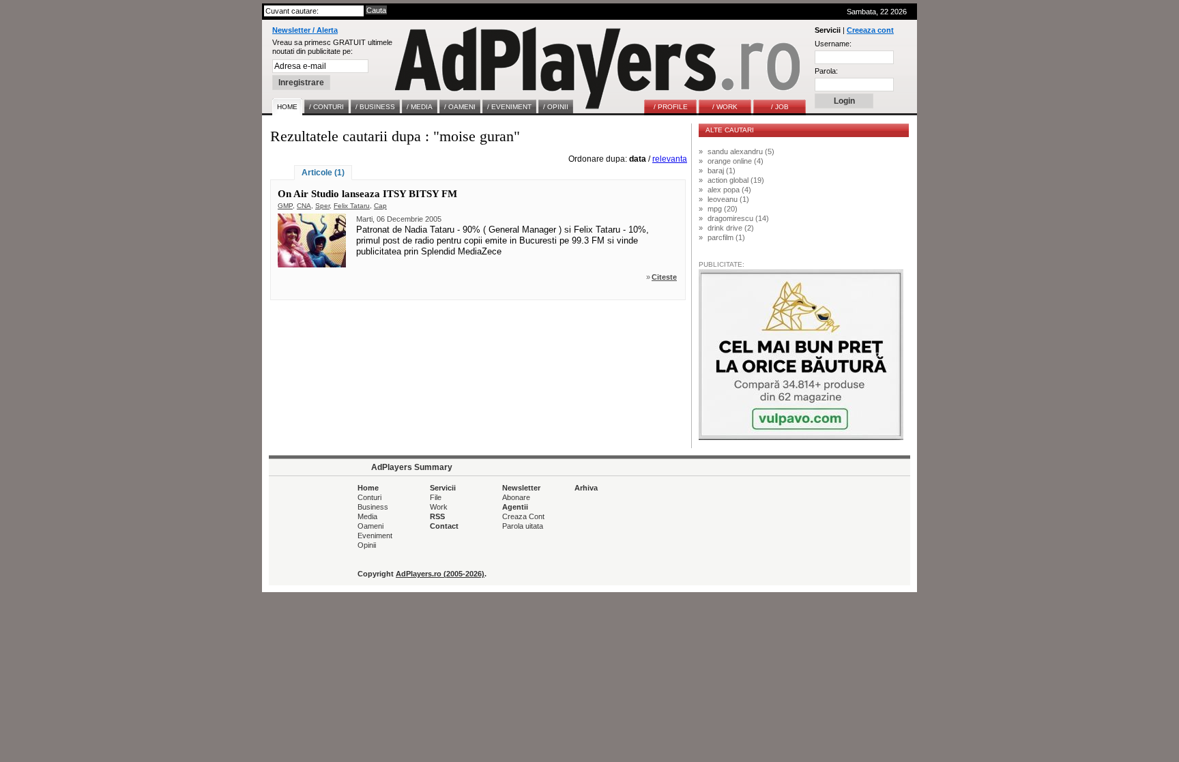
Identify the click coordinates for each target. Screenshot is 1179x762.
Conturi (369, 497)
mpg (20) (723, 209)
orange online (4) (735, 161)
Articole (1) (323, 172)
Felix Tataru (352, 205)
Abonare (516, 497)
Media (367, 516)
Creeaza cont (870, 30)
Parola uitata (522, 526)
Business (373, 507)
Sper (322, 205)
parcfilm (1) (726, 237)
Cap (380, 205)
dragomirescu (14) (738, 218)
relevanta (669, 159)
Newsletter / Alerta (305, 30)
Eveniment (375, 535)
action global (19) (736, 180)
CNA (304, 205)
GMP (285, 205)
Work (439, 507)
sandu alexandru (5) (741, 151)
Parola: (826, 71)
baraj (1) (722, 170)
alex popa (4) (729, 190)
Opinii (367, 545)
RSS (437, 516)
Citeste (664, 277)
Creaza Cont (523, 516)
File (435, 497)
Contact (444, 526)
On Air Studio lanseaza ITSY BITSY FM (367, 193)
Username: (833, 44)
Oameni (370, 526)
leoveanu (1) (728, 199)
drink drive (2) (731, 228)
